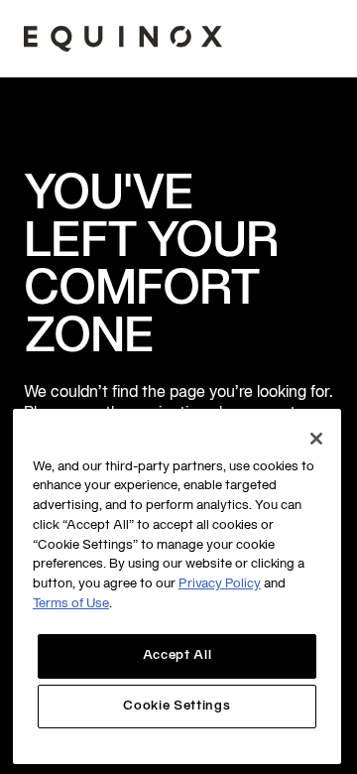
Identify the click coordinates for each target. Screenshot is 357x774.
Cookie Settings (176, 706)
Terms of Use (71, 604)
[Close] (316, 438)
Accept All (177, 656)
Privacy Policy (219, 584)
